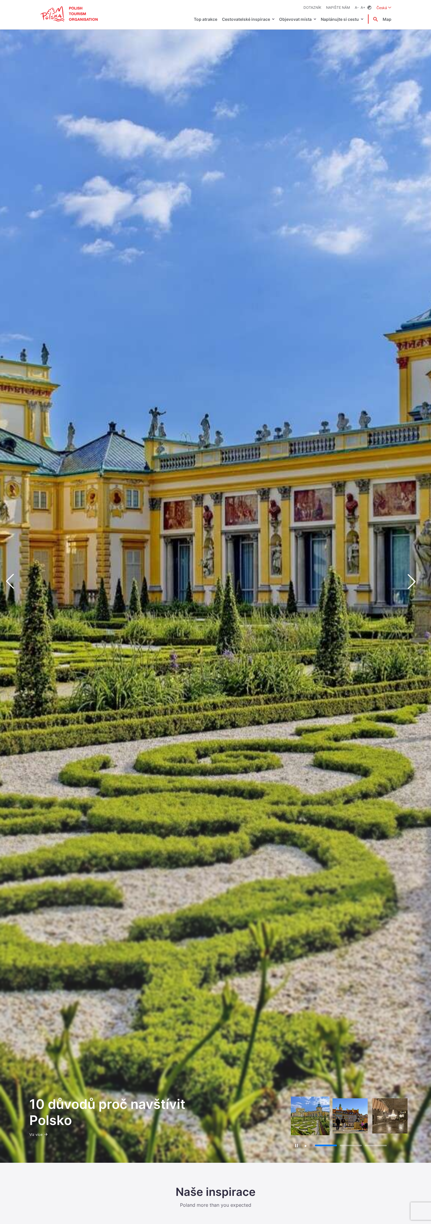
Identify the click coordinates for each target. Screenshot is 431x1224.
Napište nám (338, 7)
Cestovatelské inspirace (246, 19)
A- (357, 7)
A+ (363, 7)
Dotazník (312, 7)
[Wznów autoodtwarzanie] (306, 1146)
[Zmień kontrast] (369, 8)
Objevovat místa (295, 19)
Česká (383, 7)
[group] (310, 1115)
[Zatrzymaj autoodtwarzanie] (296, 1145)
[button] (416, 581)
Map (387, 19)
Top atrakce (205, 19)
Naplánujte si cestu (340, 19)
